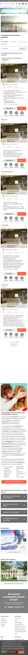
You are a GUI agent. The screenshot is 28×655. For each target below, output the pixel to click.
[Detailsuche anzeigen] (14, 11)
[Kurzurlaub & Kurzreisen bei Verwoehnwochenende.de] (8, 4)
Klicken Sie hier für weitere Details (8, 651)
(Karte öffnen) (14, 84)
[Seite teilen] (1, 39)
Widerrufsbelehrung (20, 630)
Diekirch (8, 84)
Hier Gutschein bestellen (14, 482)
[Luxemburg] (3, 84)
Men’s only (4, 119)
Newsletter (4, 620)
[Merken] (25, 62)
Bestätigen (21, 652)
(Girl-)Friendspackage (7, 171)
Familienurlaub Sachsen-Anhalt (14, 583)
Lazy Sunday (5, 225)
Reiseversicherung (20, 626)
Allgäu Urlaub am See (14, 552)
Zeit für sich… (5, 285)
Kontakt (3, 618)
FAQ (2, 639)
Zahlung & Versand (20, 628)
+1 (21, 87)
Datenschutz (18, 622)
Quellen (3, 624)
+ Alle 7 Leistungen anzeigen (10, 104)
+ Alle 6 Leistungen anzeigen (10, 269)
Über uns (3, 626)
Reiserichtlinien (19, 624)
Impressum (18, 618)
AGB (16, 620)
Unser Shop (4, 622)
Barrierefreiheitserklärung (20, 632)
